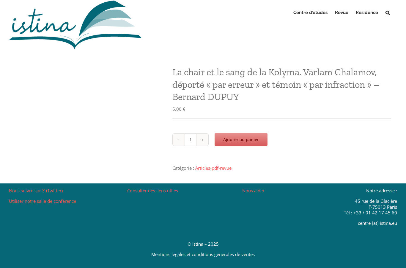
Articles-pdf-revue (213, 168)
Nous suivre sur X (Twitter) (36, 191)
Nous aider (253, 191)
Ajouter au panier (241, 139)
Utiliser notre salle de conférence (42, 201)
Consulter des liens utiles (152, 191)
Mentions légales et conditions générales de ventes (203, 254)
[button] (387, 12)
